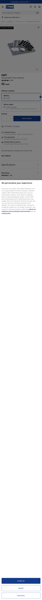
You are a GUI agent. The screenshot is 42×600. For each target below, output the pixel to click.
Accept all (21, 581)
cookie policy (6, 213)
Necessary (21, 595)
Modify (21, 588)
